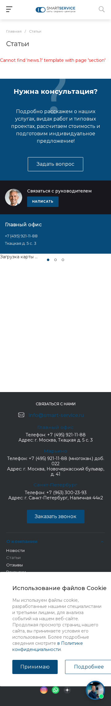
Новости (15, 550)
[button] (48, 260)
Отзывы (14, 564)
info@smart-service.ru (56, 415)
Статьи (13, 557)
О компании (22, 541)
